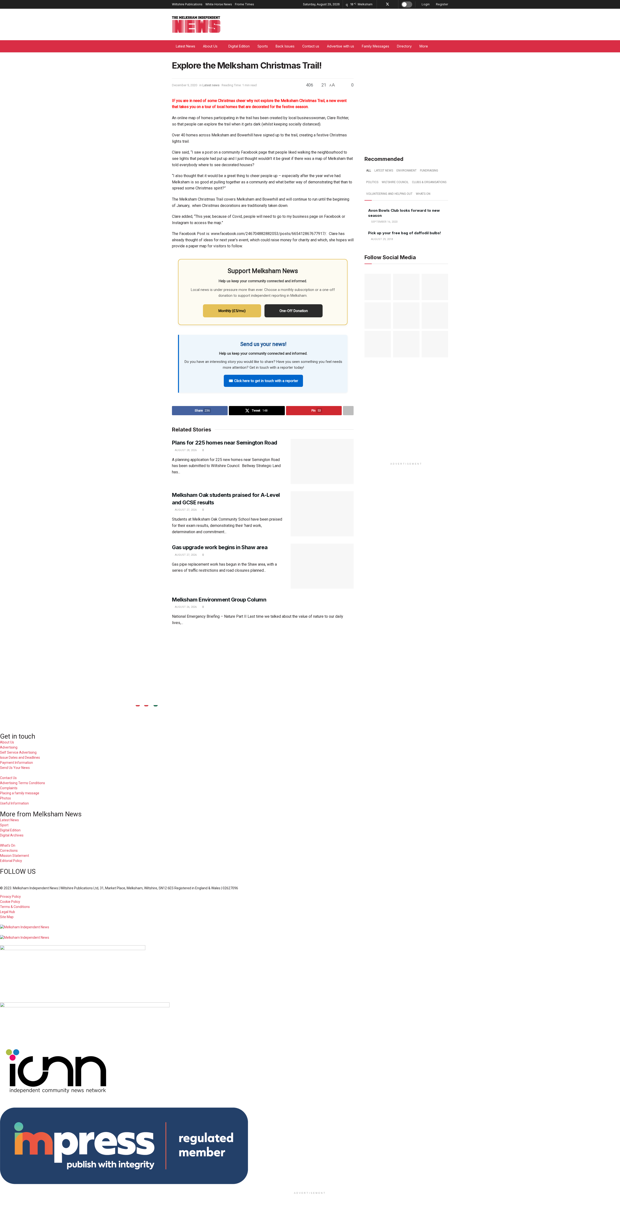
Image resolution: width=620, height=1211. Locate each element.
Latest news (210, 85)
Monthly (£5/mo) (232, 311)
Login (425, 4)
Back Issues (285, 46)
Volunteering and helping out (389, 193)
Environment (406, 170)
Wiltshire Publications (187, 4)
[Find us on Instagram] (394, 4)
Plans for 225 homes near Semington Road (225, 442)
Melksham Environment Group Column (219, 599)
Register (441, 4)
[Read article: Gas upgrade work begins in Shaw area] (322, 566)
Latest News (185, 46)
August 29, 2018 (381, 239)
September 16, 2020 (383, 221)
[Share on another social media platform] (348, 410)
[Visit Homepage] (196, 24)
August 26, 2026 (185, 607)
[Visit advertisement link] (406, 101)
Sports (262, 46)
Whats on (423, 193)
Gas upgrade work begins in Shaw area (219, 547)
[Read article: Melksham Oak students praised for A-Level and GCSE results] (322, 513)
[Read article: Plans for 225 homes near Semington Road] (322, 461)
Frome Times (244, 4)
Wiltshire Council (395, 182)
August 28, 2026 (185, 450)
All (368, 170)
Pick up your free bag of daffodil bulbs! (404, 233)
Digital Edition (239, 46)
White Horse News (218, 4)
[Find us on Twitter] (387, 4)
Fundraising (429, 170)
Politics (372, 182)
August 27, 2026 (185, 509)
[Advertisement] (310, 646)
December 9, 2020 (184, 85)
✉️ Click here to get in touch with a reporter (263, 381)
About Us (210, 46)
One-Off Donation (293, 311)
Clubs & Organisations (429, 182)
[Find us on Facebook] (381, 4)
